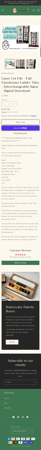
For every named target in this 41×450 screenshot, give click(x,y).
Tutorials (7, 408)
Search (6, 398)
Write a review (20, 263)
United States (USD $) (19, 431)
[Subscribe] (34, 382)
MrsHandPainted (18, 446)
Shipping (4, 112)
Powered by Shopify (26, 446)
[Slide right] (38, 64)
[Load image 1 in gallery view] (10, 64)
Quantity (4, 99)
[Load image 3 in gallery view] (31, 64)
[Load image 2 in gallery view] (20, 64)
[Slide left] (2, 64)
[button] (2, 10)
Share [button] (6, 96)
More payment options (20, 133)
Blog (5, 403)
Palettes (12, 342)
